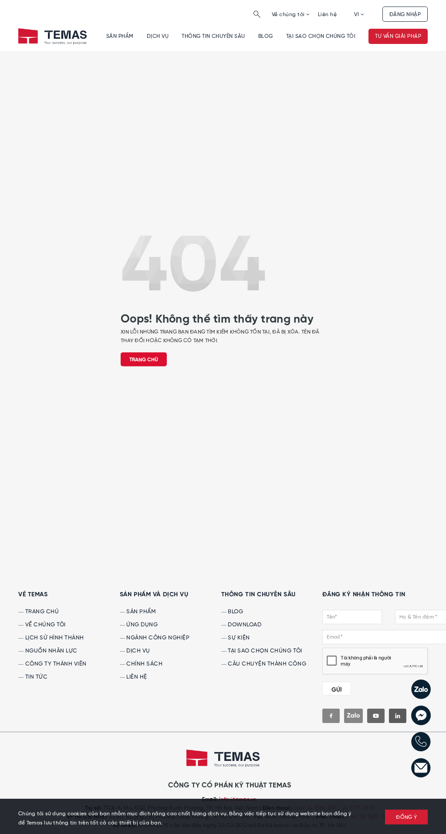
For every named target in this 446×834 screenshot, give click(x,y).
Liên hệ (327, 14)
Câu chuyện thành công (266, 664)
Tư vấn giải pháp (398, 36)
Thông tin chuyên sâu (213, 36)
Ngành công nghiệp (157, 638)
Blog (265, 36)
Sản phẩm (120, 36)
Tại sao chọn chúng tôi (321, 36)
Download (244, 625)
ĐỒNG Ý (406, 817)
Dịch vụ (158, 36)
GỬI (336, 690)
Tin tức (35, 677)
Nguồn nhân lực (51, 651)
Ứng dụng (141, 625)
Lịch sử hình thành (54, 638)
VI (357, 14)
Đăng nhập (405, 14)
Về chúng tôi (289, 14)
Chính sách (144, 664)
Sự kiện (238, 638)
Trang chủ (143, 360)
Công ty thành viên (55, 664)
